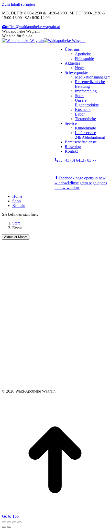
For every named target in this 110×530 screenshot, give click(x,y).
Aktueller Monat (15, 237)
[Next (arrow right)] (9, 527)
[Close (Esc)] (4, 522)
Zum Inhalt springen (18, 4)
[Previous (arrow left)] (4, 527)
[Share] (9, 522)
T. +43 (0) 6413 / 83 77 (77, 160)
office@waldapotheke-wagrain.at (33, 26)
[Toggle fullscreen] (14, 522)
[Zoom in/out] (19, 522)
